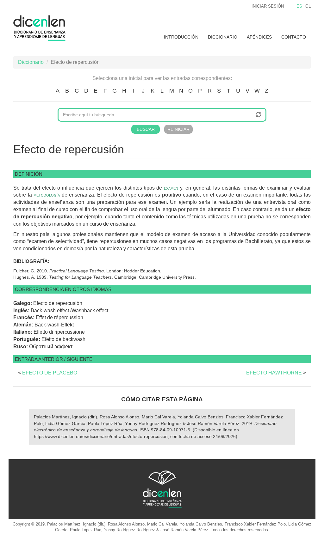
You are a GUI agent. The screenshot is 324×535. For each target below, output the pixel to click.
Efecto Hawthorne (274, 372)
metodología (47, 195)
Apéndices (259, 37)
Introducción (181, 37)
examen (171, 188)
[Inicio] (41, 28)
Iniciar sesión (268, 6)
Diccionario (222, 37)
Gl (308, 6)
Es (299, 6)
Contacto (293, 37)
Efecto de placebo (49, 372)
